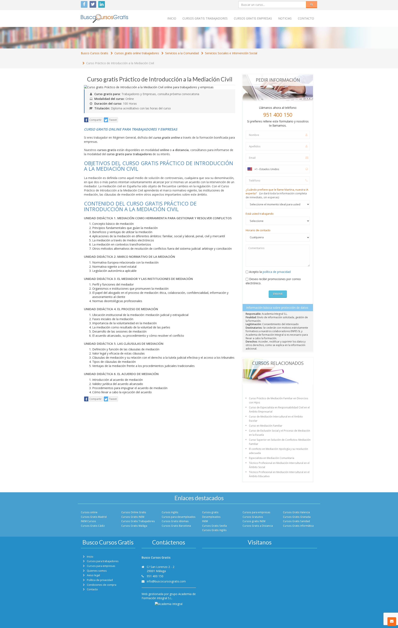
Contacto (306, 18)
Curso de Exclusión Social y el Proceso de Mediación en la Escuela (279, 433)
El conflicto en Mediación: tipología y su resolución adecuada (278, 451)
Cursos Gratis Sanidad (296, 521)
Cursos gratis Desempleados (211, 514)
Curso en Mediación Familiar (265, 425)
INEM (205, 521)
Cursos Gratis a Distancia (258, 525)
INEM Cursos (88, 521)
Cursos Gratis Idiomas (175, 521)
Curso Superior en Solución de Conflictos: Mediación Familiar (280, 442)
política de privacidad (277, 272)
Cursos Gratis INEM (132, 516)
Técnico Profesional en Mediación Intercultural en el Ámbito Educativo (279, 474)
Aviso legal (93, 575)
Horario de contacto (258, 230)
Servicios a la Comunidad (182, 53)
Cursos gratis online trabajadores (136, 53)
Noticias (285, 18)
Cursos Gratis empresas (253, 18)
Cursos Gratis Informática (298, 525)
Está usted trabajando (260, 213)
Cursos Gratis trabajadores (205, 18)
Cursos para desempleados (178, 516)
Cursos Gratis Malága (134, 525)
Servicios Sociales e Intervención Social (231, 53)
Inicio (171, 18)
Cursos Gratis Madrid (94, 516)
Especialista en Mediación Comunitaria (271, 458)
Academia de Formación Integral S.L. (169, 596)
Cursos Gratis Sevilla (214, 525)
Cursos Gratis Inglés (214, 530)
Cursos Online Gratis (133, 512)
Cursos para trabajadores (103, 561)
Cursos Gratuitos (253, 516)
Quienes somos (97, 570)
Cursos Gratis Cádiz (93, 525)
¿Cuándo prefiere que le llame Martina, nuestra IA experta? (277, 193)
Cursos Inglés (170, 512)
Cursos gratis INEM (254, 521)
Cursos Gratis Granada (297, 516)
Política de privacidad (100, 580)
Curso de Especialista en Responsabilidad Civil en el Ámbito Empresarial (279, 409)
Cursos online (89, 512)
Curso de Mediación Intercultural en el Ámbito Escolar (276, 418)
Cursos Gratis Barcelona (176, 525)
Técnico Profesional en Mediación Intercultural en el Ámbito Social (279, 465)
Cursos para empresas (256, 512)
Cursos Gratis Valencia (296, 512)
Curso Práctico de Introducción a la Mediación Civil (120, 63)
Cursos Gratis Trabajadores (138, 521)
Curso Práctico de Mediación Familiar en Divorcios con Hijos (278, 400)
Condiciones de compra (101, 585)
